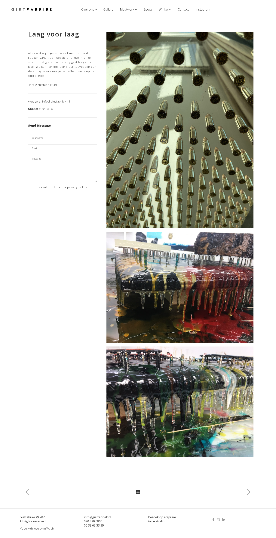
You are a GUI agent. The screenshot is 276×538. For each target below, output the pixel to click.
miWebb (48, 528)
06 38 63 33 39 (94, 525)
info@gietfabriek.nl (43, 85)
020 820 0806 (93, 521)
